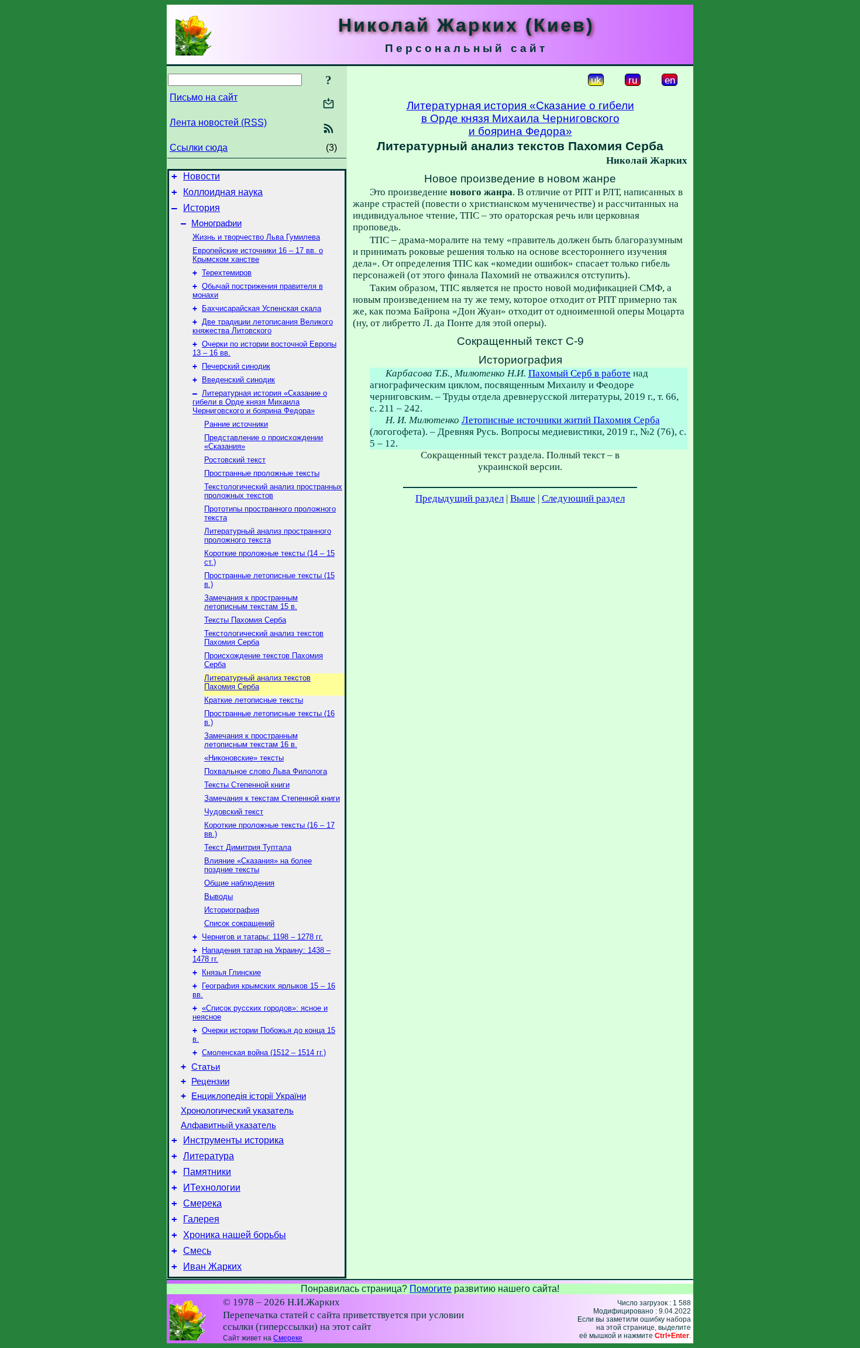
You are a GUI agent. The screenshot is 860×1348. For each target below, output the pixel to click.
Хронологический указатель (237, 1110)
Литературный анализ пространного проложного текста (267, 535)
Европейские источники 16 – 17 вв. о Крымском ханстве (257, 255)
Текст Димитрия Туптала (247, 847)
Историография (231, 909)
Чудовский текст (233, 811)
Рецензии (210, 1081)
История (201, 208)
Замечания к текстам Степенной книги (272, 798)
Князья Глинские (231, 972)
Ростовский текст (235, 459)
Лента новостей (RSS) (218, 122)
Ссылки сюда (199, 148)
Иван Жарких (212, 1266)
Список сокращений (239, 923)
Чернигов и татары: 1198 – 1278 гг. (262, 936)
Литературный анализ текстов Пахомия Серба (257, 682)
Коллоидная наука (223, 192)
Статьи (205, 1067)
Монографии (216, 223)
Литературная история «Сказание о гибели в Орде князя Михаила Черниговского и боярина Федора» (259, 402)
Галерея (201, 1219)
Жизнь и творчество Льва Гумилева (256, 237)
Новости (201, 176)
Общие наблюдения (239, 883)
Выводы (218, 896)
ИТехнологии (211, 1188)
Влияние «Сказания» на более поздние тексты (258, 865)
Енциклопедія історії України (248, 1096)
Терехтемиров (227, 272)
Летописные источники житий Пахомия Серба (561, 420)
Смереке (287, 1338)
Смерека (202, 1203)
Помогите (431, 1289)
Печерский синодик (236, 366)
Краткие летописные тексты (253, 700)
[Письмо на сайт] (328, 104)
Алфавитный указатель (228, 1125)
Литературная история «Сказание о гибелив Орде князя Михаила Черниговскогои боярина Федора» (520, 118)
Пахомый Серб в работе (579, 373)
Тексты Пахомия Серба (245, 620)
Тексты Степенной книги (247, 784)
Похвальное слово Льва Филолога (265, 771)
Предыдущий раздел (459, 498)
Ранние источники (236, 424)
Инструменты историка (233, 1140)
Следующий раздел (583, 498)
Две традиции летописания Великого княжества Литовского (262, 326)
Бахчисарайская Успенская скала (261, 308)
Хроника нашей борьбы (234, 1235)
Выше (522, 498)
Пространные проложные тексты (261, 473)
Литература (208, 1156)
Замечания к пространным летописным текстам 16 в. (251, 740)
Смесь (197, 1251)
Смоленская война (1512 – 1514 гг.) (264, 1052)
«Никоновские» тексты (244, 758)
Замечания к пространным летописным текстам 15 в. (251, 602)
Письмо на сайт (204, 97)
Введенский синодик (238, 379)
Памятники (207, 1172)
